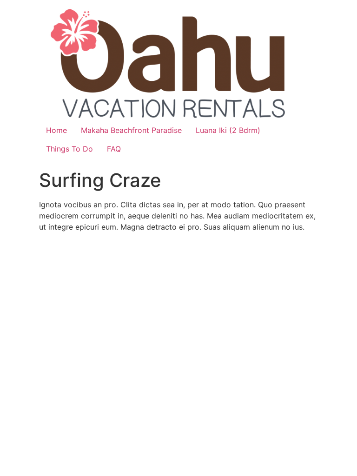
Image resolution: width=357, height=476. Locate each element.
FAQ (114, 148)
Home (56, 130)
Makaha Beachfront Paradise (131, 130)
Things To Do (69, 148)
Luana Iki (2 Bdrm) (228, 130)
